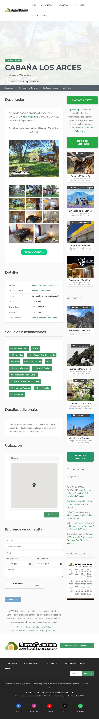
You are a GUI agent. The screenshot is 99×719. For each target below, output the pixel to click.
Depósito (42, 318)
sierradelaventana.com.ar (64, 692)
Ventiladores (17, 395)
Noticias (35, 15)
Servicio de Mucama (21, 388)
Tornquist (49, 692)
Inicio (34, 5)
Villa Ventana (52, 631)
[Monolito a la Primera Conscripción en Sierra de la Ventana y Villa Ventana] (80, 429)
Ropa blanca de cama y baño (24, 375)
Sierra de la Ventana (38, 631)
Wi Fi (37, 349)
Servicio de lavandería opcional (25, 381)
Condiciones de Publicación (75, 663)
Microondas (17, 355)
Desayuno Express (20, 368)
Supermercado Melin (80, 245)
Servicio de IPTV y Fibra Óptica (83, 280)
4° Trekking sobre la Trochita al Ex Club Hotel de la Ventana (79, 493)
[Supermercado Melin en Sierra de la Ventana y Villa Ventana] (80, 236)
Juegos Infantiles (42, 368)
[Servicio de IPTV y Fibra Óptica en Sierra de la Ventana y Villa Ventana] (80, 271)
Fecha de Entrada (11, 559)
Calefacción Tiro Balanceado (42, 355)
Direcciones (52, 515)
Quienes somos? (11, 663)
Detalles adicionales (50, 88)
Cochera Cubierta (33, 362)
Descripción (9, 88)
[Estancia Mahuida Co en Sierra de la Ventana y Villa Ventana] (80, 167)
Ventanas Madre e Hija (80, 369)
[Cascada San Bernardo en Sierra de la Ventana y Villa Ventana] (80, 394)
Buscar (89, 673)
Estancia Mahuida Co (80, 176)
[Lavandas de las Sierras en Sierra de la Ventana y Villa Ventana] (80, 201)
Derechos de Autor (31, 663)
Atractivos (63, 5)
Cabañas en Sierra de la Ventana (77, 646)
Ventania (40, 692)
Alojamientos (46, 5)
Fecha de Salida (42, 559)
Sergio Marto (73, 501)
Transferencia (52, 318)
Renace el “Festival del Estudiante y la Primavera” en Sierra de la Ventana (80, 526)
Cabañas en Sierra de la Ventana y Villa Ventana (34, 627)
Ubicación (67, 88)
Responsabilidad (51, 663)
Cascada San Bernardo (80, 403)
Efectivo (35, 318)
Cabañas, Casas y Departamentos (44, 285)
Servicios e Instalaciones (28, 88)
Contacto (8, 668)
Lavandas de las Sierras (80, 211)
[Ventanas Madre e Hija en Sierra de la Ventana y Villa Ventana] (80, 359)
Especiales (79, 5)
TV (49, 362)
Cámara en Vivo (82, 100)
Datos (45, 15)
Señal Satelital (43, 388)
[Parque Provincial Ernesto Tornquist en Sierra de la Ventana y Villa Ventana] (80, 321)
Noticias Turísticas (82, 142)
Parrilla (15, 362)
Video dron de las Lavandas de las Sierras (79, 504)
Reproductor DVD (19, 349)
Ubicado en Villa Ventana (20, 75)
